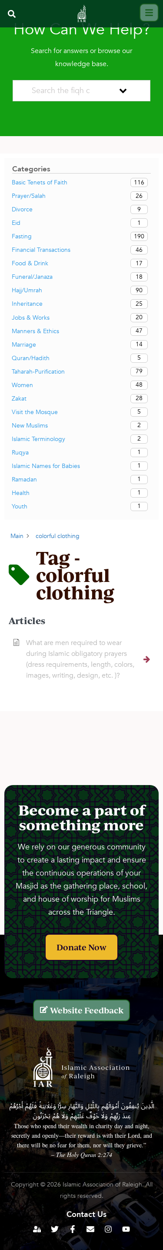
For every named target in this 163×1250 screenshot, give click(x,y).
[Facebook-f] (72, 1229)
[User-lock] (37, 1229)
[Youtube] (126, 1229)
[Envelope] (90, 1229)
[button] (11, 14)
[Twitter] (55, 1229)
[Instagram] (108, 1229)
